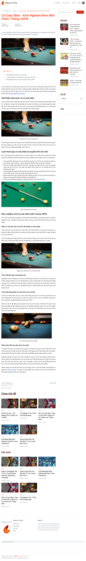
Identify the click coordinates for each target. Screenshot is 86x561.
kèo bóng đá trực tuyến (17, 93)
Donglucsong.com (23, 556)
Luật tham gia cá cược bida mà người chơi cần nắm (21, 77)
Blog (79, 3)
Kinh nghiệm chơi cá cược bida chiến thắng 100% (21, 80)
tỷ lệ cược (13, 370)
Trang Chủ (57, 3)
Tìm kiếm (80, 12)
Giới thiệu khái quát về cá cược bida (17, 75)
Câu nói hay (66, 3)
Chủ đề (74, 3)
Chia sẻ (52, 383)
